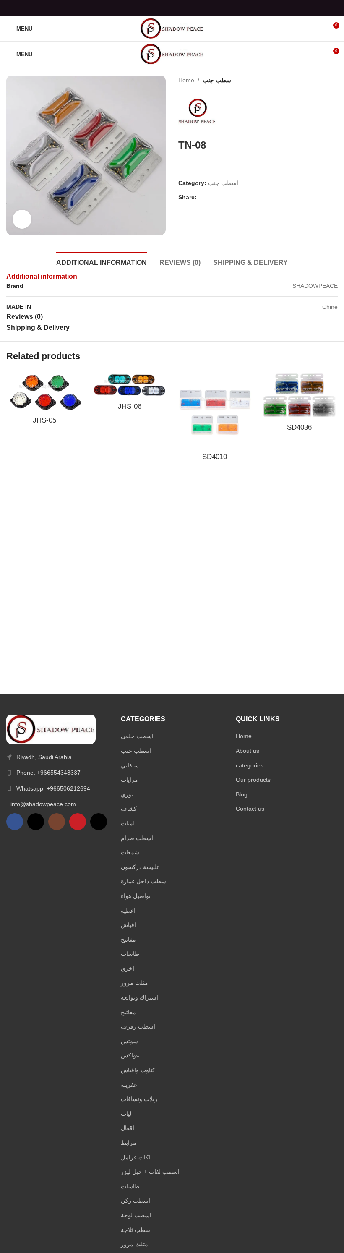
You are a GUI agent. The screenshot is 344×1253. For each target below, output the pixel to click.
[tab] (101, 261)
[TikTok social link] (98, 821)
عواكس (130, 1055)
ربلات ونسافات (139, 1099)
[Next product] (333, 80)
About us (247, 750)
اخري (127, 968)
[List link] (57, 772)
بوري (127, 794)
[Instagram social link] (56, 821)
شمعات (130, 852)
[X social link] (161, 8)
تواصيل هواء (136, 896)
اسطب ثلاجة (136, 1230)
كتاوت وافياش (138, 1070)
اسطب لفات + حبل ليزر (150, 1171)
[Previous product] (317, 80)
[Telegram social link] (193, 8)
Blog (242, 794)
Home (186, 80)
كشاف (129, 808)
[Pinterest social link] (172, 8)
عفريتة (129, 1084)
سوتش (129, 1041)
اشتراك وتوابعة (139, 997)
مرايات (129, 779)
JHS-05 (44, 420)
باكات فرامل (136, 1157)
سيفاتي (130, 765)
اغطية (128, 910)
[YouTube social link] (77, 821)
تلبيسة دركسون (140, 867)
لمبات (128, 823)
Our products (253, 779)
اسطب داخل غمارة (144, 881)
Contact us (250, 808)
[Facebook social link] (151, 8)
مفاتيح (128, 939)
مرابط (128, 1142)
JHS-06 (129, 406)
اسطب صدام (137, 838)
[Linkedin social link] (182, 8)
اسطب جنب (218, 80)
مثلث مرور (134, 982)
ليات (126, 1113)
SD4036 (299, 427)
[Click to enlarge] (22, 219)
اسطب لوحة (136, 1215)
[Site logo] (172, 28)
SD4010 (214, 457)
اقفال (127, 1128)
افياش (128, 924)
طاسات (130, 953)
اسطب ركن (135, 1200)
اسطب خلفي (137, 736)
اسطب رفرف (138, 1026)
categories (249, 765)
